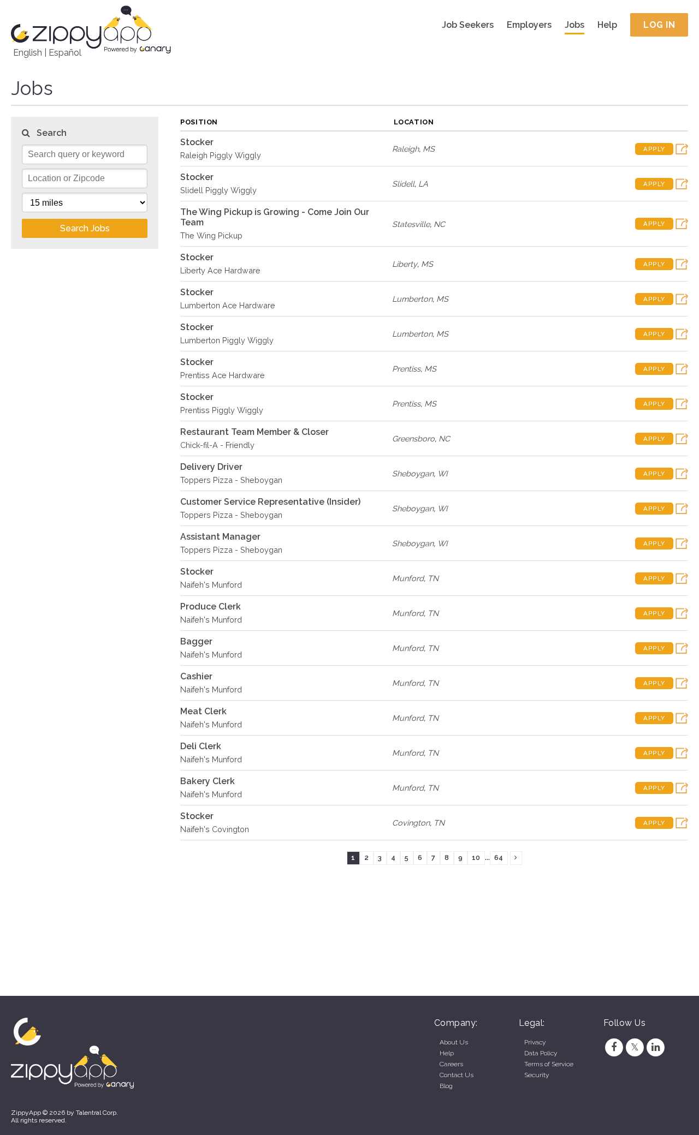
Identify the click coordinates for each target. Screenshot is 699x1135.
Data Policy (540, 1053)
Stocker (197, 142)
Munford (408, 578)
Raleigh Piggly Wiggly (220, 155)
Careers (451, 1064)
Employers (529, 25)
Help (607, 25)
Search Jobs (85, 228)
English (27, 52)
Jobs (574, 25)
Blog (446, 1086)
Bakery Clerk (207, 781)
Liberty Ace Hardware (220, 270)
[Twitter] (634, 1047)
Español (65, 52)
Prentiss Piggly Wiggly (221, 410)
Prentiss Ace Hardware (222, 375)
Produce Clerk (210, 606)
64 (498, 857)
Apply (654, 149)
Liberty (404, 263)
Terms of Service (548, 1064)
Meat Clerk (203, 711)
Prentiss (406, 368)
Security (536, 1075)
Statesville (411, 224)
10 (476, 857)
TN (433, 578)
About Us (454, 1042)
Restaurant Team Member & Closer (254, 432)
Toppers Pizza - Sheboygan (231, 480)
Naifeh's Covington (214, 829)
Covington (411, 822)
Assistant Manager (220, 536)
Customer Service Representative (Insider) (270, 502)
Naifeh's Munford (211, 584)
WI (442, 473)
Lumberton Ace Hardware (227, 305)
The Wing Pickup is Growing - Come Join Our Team (274, 217)
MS (429, 148)
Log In (659, 25)
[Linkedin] (655, 1047)
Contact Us (456, 1075)
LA (423, 183)
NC (439, 224)
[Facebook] (613, 1047)
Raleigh (405, 148)
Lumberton (412, 298)
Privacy (535, 1042)
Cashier (196, 676)
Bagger (196, 641)
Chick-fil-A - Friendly (217, 445)
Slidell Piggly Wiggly (218, 190)
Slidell (403, 183)
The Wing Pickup (211, 235)
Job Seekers (468, 25)
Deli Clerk (200, 746)
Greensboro (413, 438)
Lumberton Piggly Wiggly (227, 340)
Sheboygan (413, 473)
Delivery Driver (211, 467)
